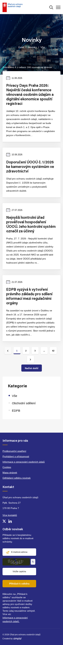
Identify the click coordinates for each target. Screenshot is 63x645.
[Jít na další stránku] (30, 359)
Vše (14, 395)
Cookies (7, 467)
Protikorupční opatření (14, 451)
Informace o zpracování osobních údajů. (15, 619)
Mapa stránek (10, 472)
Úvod (21, 47)
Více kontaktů (10, 515)
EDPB (16, 410)
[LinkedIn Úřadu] (10, 521)
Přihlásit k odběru (19, 583)
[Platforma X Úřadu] (4, 521)
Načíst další (31, 368)
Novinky (32, 47)
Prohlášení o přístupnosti (16, 456)
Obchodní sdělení (24, 403)
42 (53, 351)
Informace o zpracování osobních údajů (24, 461)
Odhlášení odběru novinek (17, 478)
